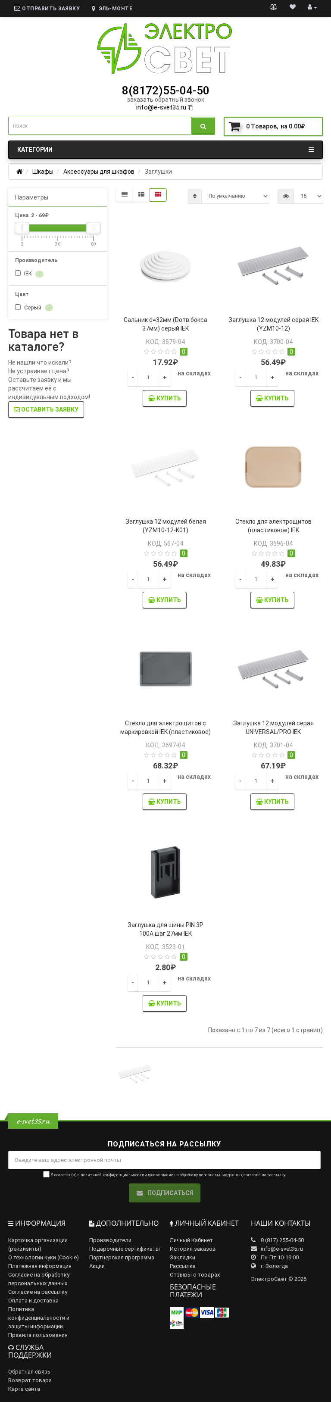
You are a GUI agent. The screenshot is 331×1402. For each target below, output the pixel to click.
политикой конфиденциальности (112, 1175)
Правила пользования (38, 1335)
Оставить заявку (49, 409)
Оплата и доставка (33, 1300)
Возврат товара (30, 1380)
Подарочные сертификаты (124, 1249)
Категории (35, 149)
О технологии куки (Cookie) (43, 1257)
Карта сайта (24, 1389)
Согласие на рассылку (37, 1292)
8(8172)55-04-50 (165, 90)
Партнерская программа (121, 1257)
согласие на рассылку (264, 1175)
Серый (36, 307)
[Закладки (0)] (292, 7)
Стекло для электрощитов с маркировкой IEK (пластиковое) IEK (165, 732)
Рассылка (183, 1266)
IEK (32, 273)
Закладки (182, 1257)
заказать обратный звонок (165, 99)
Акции (97, 1266)
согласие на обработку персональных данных (199, 1175)
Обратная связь (29, 1371)
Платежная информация (40, 1266)
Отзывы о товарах (195, 1274)
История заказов (193, 1249)
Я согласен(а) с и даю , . (168, 1175)
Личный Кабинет (191, 1240)
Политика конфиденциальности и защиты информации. (38, 1318)
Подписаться (170, 1193)
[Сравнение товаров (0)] (274, 7)
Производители (110, 1240)
